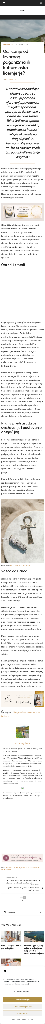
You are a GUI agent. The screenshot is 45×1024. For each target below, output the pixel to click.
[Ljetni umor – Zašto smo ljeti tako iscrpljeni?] (11, 964)
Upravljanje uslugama (22, 991)
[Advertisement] (22, 294)
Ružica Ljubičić (10, 79)
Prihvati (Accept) (23, 999)
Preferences (22, 1013)
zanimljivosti (6, 870)
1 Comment (12, 912)
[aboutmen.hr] (23, 10)
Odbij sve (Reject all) (23, 1006)
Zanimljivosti (8, 44)
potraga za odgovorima (30, 868)
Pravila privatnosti (27, 1019)
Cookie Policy (15, 1019)
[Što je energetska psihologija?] (11, 936)
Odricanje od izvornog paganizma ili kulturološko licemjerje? (16, 62)
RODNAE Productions (20, 565)
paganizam (16, 868)
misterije (9, 868)
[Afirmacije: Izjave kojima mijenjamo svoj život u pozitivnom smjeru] (34, 936)
